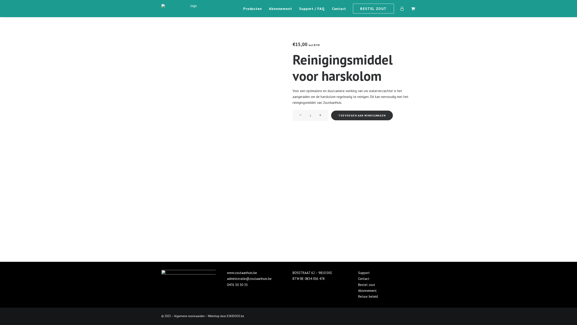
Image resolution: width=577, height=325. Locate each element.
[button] (300, 115)
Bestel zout (366, 285)
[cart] (413, 8)
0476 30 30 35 (237, 285)
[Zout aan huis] (191, 8)
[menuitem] (252, 8)
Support (364, 273)
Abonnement (280, 8)
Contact (339, 8)
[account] (405, 8)
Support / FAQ (312, 8)
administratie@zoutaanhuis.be (249, 278)
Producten (252, 8)
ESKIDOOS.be (235, 316)
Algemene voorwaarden (189, 316)
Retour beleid (368, 296)
